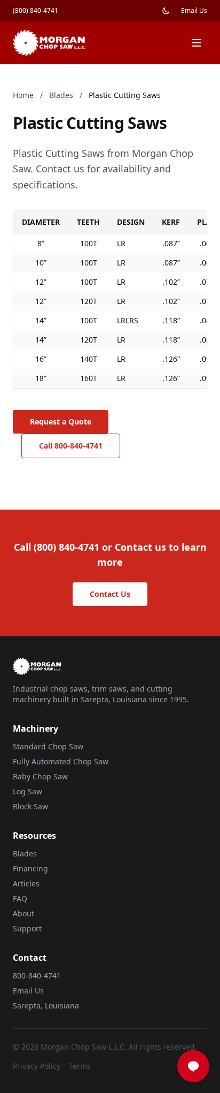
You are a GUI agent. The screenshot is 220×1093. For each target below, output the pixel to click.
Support (27, 928)
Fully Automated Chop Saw (60, 761)
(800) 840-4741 (35, 10)
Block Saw (30, 806)
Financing (30, 868)
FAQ (20, 898)
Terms (80, 1066)
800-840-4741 (37, 975)
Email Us (194, 10)
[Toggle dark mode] (166, 10)
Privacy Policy (36, 1066)
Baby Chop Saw (40, 776)
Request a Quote (60, 421)
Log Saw (27, 791)
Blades (61, 95)
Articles (26, 883)
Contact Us (110, 594)
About (23, 913)
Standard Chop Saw (48, 746)
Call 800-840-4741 (71, 446)
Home (23, 95)
